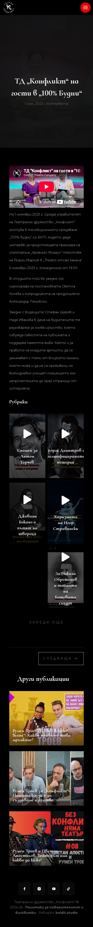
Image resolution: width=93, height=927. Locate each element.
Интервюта (57, 104)
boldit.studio (67, 913)
